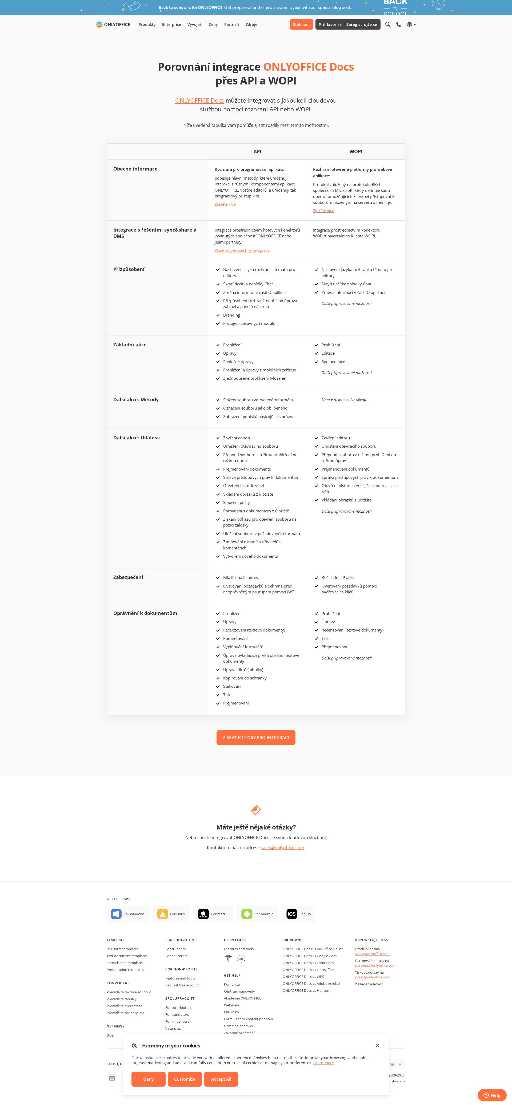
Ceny (213, 24)
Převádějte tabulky (122, 999)
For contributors (178, 1007)
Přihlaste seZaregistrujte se (348, 24)
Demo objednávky (238, 1025)
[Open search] (388, 24)
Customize (184, 1079)
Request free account (182, 985)
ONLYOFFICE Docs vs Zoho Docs (308, 962)
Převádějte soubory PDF (126, 1012)
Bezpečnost (235, 939)
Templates (117, 939)
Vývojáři (194, 24)
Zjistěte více (225, 204)
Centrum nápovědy (239, 991)
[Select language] (411, 24)
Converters (118, 983)
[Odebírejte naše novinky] (112, 1078)
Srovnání (292, 939)
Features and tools (180, 978)
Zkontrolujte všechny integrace (242, 250)
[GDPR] (241, 959)
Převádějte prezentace (124, 1005)
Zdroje (251, 24)
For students (175, 948)
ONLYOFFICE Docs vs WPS (303, 976)
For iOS (305, 914)
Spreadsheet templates (125, 962)
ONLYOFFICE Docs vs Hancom (306, 990)
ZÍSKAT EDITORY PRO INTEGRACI (256, 737)
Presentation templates (125, 969)
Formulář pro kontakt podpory (248, 1019)
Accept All (221, 1079)
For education (179, 939)
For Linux (177, 914)
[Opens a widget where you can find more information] (492, 1095)
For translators (177, 1014)
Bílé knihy (231, 1012)
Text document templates (127, 955)
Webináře (231, 1005)
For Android (264, 914)
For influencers (177, 1021)
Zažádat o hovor (369, 984)
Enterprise (171, 24)
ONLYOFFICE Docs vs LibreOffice (308, 969)
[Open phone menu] (398, 24)
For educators (176, 955)
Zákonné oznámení (239, 1032)
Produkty (147, 24)
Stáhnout (301, 24)
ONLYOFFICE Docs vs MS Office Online (313, 948)
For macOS (220, 914)
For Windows (134, 914)
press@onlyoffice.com (372, 977)
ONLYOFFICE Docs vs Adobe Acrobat (312, 983)
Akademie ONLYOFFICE (242, 998)
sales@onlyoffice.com (282, 848)
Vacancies (173, 1028)
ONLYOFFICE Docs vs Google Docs (310, 955)
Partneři (231, 24)
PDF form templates (122, 948)
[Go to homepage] (113, 24)
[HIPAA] (228, 959)
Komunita (232, 984)
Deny (148, 1079)
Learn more (323, 1062)
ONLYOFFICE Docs (199, 100)
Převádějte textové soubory (129, 992)
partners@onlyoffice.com (375, 965)
